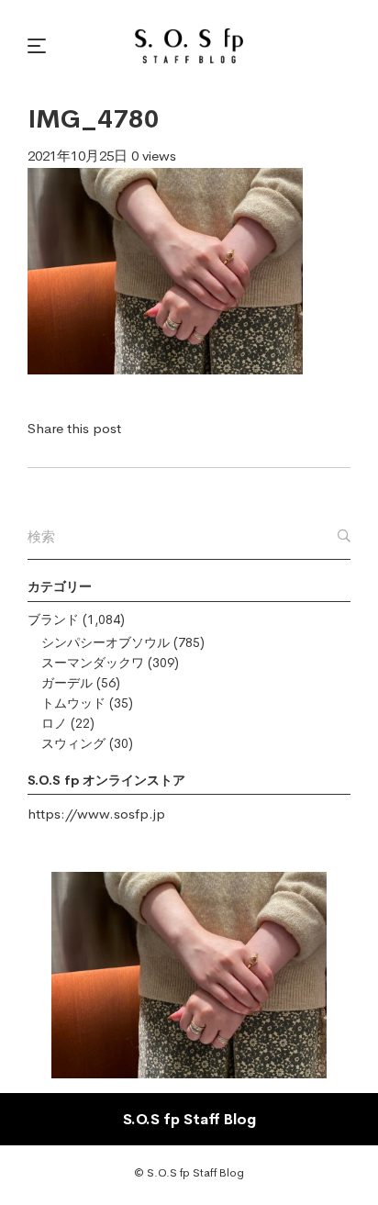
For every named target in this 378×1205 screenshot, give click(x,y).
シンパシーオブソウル (105, 642)
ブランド (53, 619)
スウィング (73, 743)
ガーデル (67, 683)
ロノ (54, 723)
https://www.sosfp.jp (96, 813)
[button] (39, 45)
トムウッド (73, 703)
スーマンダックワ (92, 662)
